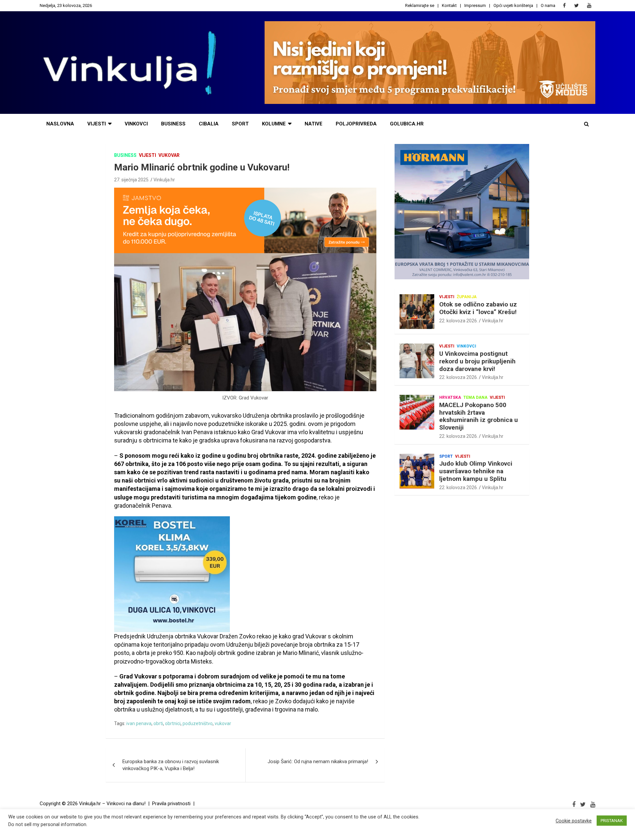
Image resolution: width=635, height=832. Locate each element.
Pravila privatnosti (171, 804)
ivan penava (138, 723)
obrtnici (173, 723)
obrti (158, 723)
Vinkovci (136, 124)
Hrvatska (450, 397)
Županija (467, 297)
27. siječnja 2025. (131, 179)
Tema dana (475, 397)
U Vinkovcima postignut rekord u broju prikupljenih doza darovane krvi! (477, 361)
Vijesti (96, 124)
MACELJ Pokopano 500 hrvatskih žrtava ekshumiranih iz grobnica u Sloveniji (478, 416)
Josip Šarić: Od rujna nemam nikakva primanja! (318, 761)
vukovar (223, 723)
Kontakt (449, 5)
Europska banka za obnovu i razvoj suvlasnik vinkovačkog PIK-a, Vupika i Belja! (170, 765)
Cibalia (209, 124)
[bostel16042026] (172, 520)
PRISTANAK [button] (612, 820)
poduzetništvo (198, 723)
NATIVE (313, 124)
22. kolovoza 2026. (458, 320)
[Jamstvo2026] (245, 191)
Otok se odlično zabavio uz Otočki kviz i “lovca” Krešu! (478, 308)
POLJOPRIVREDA (356, 124)
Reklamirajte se (419, 5)
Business (173, 124)
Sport (240, 124)
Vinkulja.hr (164, 179)
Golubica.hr (407, 124)
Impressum (475, 5)
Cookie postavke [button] (574, 821)
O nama (548, 5)
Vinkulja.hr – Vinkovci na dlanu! (112, 804)
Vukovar (169, 155)
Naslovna (60, 124)
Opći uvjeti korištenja (513, 5)
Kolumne (274, 124)
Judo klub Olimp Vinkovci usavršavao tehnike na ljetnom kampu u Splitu (475, 471)
